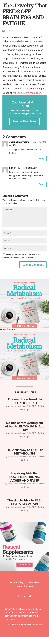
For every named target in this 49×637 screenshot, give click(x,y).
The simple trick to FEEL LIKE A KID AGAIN (24, 502)
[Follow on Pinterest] (29, 596)
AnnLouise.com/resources (27, 93)
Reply (41, 158)
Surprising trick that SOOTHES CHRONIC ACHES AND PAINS (24, 477)
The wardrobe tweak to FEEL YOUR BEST (24, 401)
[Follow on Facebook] (19, 596)
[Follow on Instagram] (24, 596)
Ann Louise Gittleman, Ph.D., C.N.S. (22, 406)
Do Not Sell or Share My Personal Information (24, 624)
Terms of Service (24, 587)
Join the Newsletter (24, 121)
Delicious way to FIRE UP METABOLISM (24, 452)
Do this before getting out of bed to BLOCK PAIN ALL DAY (24, 426)
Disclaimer (34, 583)
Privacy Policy (16, 583)
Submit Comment (33, 264)
